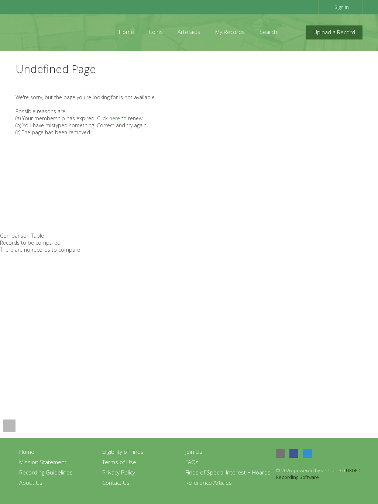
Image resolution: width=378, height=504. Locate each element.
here (114, 118)
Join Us (193, 451)
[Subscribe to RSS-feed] (280, 453)
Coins (156, 31)
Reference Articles (208, 482)
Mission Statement (42, 462)
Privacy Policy (118, 472)
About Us (30, 482)
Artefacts (189, 31)
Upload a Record (334, 32)
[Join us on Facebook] (293, 453)
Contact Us (116, 482)
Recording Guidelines (46, 472)
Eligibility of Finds (123, 451)
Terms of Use (119, 462)
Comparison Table (22, 235)
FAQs (192, 462)
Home (126, 31)
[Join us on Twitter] (307, 453)
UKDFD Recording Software (318, 473)
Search (268, 31)
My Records (230, 31)
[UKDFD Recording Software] (48, 31)
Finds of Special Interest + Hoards (228, 472)
